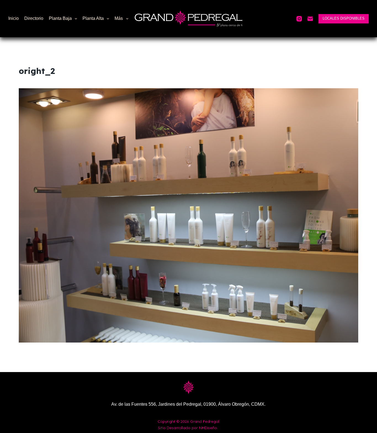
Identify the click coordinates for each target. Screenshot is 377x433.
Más (119, 18)
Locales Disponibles (344, 18)
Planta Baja (60, 18)
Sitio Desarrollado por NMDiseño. (188, 428)
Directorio (33, 18)
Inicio (13, 18)
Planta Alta (93, 18)
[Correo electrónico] (310, 19)
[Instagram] (299, 19)
